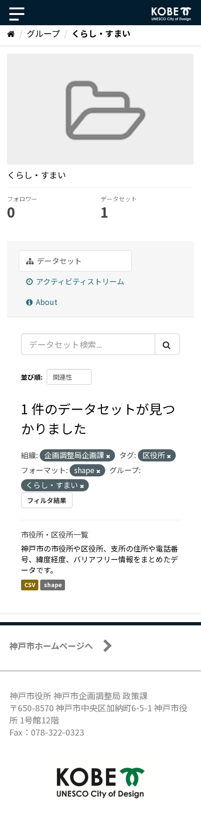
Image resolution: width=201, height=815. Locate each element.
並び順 (31, 377)
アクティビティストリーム (79, 281)
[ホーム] (11, 33)
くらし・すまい (101, 33)
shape (53, 584)
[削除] (108, 456)
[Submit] (167, 344)
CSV (29, 584)
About (45, 301)
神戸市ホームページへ (51, 645)
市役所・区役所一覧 (54, 534)
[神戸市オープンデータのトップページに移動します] (171, 14)
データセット (58, 260)
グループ (43, 33)
